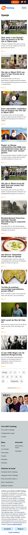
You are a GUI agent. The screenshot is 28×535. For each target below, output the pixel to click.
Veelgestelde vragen (8, 433)
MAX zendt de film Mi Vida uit (13, 321)
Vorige (4, 372)
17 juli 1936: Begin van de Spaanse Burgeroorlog (12, 354)
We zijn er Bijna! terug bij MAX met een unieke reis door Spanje (12, 185)
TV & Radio (5, 449)
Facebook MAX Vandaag (9, 472)
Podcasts (4, 463)
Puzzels (3, 456)
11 (21, 381)
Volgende (14, 381)
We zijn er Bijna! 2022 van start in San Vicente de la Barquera (13, 74)
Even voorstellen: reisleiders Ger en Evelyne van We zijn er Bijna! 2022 (13, 110)
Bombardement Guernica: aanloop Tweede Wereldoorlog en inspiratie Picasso (13, 221)
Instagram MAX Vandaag (9, 475)
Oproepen (18, 451)
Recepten (4, 459)
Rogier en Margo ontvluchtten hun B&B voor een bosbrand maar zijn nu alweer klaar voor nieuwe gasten (13, 149)
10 (3, 381)
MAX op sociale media (8, 479)
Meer (2, 51)
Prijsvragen (5, 452)
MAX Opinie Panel (19, 447)
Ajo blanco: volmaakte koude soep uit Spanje (11, 255)
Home (3, 446)
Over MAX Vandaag (7, 430)
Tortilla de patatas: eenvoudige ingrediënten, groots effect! (12, 289)
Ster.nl (18, 388)
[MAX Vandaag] (7, 8)
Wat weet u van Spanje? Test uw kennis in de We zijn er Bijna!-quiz (12, 39)
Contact (3, 437)
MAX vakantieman (7, 482)
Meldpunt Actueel (7, 485)
